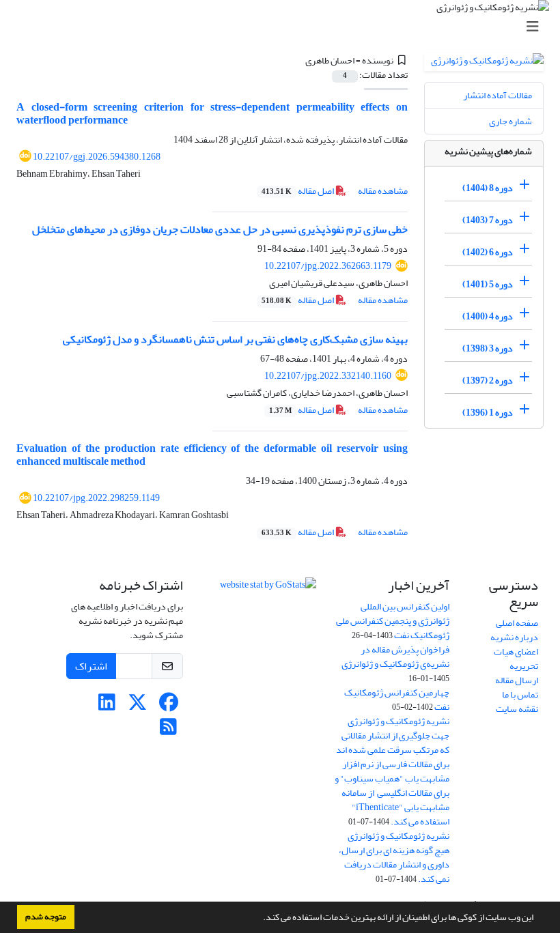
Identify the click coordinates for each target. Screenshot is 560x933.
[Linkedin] (107, 706)
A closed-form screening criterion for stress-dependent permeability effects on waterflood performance (212, 113)
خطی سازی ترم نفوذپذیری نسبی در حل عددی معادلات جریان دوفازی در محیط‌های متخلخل (220, 229)
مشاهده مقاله (383, 191)
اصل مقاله (298, 191)
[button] (259, 919)
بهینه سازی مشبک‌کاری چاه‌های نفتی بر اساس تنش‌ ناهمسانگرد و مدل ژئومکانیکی (235, 339)
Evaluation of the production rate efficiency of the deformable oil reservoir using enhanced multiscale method (212, 455)
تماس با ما (520, 694)
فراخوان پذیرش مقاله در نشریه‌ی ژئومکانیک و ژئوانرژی (395, 656)
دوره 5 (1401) (487, 284)
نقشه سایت (517, 709)
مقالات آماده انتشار (497, 95)
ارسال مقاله (516, 680)
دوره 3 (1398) (487, 348)
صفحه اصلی (517, 623)
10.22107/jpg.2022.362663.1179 (327, 266)
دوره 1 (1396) (487, 412)
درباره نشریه (514, 637)
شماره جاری (510, 121)
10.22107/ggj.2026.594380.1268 (96, 156)
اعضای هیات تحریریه (516, 658)
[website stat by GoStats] (268, 588)
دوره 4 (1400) (487, 316)
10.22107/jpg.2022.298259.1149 (96, 498)
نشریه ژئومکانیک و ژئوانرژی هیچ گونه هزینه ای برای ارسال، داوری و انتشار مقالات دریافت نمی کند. (394, 857)
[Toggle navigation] (284, 27)
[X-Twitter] (137, 706)
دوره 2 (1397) (487, 380)
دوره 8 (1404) (487, 188)
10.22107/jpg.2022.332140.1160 (327, 376)
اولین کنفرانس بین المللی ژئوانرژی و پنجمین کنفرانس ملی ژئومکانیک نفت (392, 620)
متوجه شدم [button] (45, 916)
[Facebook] (168, 706)
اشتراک (91, 666)
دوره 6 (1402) (487, 252)
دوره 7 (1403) (487, 220)
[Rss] (168, 730)
